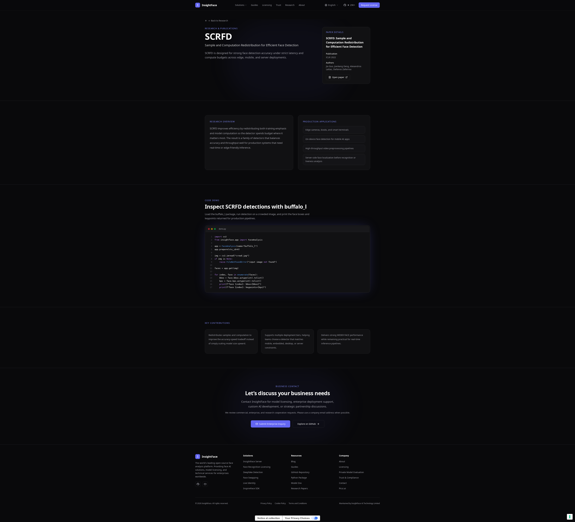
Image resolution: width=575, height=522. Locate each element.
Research (290, 5)
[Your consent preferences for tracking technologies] (570, 517)
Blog (293, 461)
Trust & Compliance (349, 477)
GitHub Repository (300, 472)
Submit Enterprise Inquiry (272, 423)
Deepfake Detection (253, 472)
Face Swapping (250, 477)
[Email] (205, 484)
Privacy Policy (266, 503)
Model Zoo (296, 483)
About (302, 5)
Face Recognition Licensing (256, 466)
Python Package (299, 477)
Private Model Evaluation (351, 472)
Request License (369, 5)
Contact (343, 483)
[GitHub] (198, 484)
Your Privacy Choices (297, 518)
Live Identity (249, 483)
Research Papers (299, 488)
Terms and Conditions (298, 503)
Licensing (267, 5)
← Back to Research (218, 20)
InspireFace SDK (251, 488)
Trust (278, 5)
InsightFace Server (252, 461)
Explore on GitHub (307, 423)
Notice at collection (268, 518)
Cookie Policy (280, 503)
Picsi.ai (342, 488)
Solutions (239, 5)
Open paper (338, 77)
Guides (254, 5)
